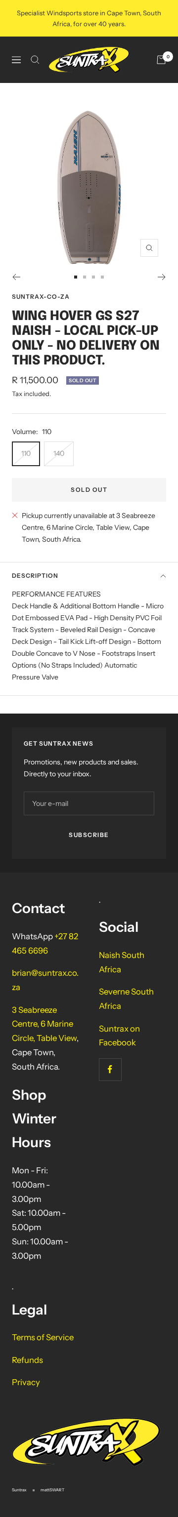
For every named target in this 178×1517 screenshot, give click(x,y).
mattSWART (52, 1489)
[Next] (162, 277)
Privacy (26, 1382)
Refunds (27, 1360)
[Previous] (16, 277)
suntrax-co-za (41, 296)
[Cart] (161, 59)
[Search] (35, 59)
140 (58, 453)
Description (35, 575)
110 (26, 453)
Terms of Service (43, 1337)
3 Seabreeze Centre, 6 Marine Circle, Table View (44, 1024)
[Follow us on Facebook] (110, 1069)
